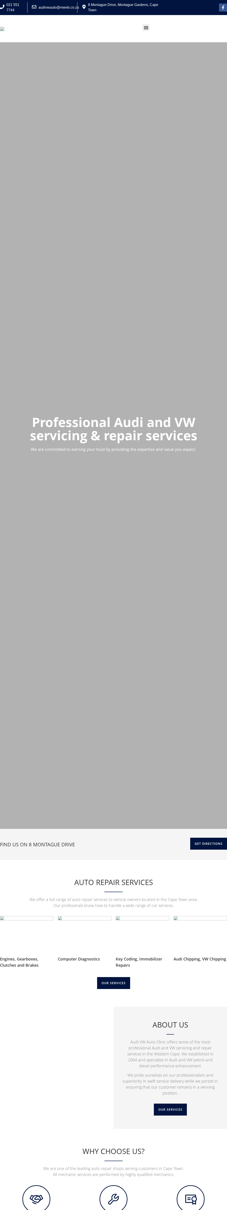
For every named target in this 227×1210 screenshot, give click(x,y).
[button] (146, 27)
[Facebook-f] (223, 8)
